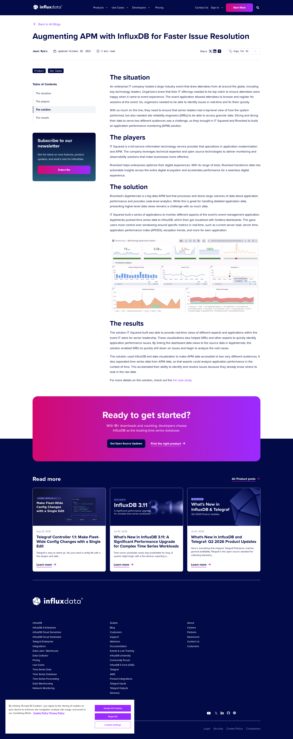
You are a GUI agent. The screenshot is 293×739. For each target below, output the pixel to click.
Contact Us (201, 7)
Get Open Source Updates (126, 443)
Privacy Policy (56, 713)
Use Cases (56, 70)
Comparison (253, 729)
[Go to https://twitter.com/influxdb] (215, 713)
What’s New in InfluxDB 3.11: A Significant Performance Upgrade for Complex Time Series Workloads (146, 541)
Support (114, 637)
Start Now (239, 7)
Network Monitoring (44, 688)
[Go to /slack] (234, 713)
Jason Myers (40, 51)
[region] (69, 717)
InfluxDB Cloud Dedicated (47, 637)
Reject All (112, 716)
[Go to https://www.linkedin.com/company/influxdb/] (222, 713)
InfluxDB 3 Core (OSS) (122, 665)
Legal (207, 729)
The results (42, 118)
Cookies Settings (112, 724)
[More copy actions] (255, 51)
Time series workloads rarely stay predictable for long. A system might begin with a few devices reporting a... (143, 554)
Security (218, 729)
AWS (112, 674)
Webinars (115, 641)
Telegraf (114, 669)
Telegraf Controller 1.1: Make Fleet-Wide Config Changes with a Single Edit (68, 541)
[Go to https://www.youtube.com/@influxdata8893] (209, 713)
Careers (191, 628)
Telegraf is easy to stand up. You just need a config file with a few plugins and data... (68, 554)
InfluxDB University (120, 655)
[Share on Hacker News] (219, 51)
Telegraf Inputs (118, 683)
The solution (43, 110)
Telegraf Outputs (119, 688)
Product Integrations (121, 679)
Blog (112, 628)
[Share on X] (210, 51)
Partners (191, 632)
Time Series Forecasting (46, 679)
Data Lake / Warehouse (45, 651)
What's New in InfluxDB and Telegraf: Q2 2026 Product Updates (223, 539)
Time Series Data (42, 669)
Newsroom (193, 637)
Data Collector (40, 655)
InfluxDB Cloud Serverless (47, 632)
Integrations (39, 646)
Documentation (118, 646)
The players (43, 101)
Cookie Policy (235, 729)
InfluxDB (37, 623)
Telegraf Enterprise (43, 641)
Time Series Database (45, 674)
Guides (114, 623)
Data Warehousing (43, 683)
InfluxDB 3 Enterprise (44, 628)
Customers (116, 632)
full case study (182, 380)
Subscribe (64, 170)
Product (39, 70)
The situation (43, 93)
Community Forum (120, 660)
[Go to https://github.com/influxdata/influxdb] (228, 713)
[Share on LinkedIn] (214, 51)
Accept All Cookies (113, 708)
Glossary (115, 693)
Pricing (159, 7)
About (190, 623)
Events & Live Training (122, 651)
